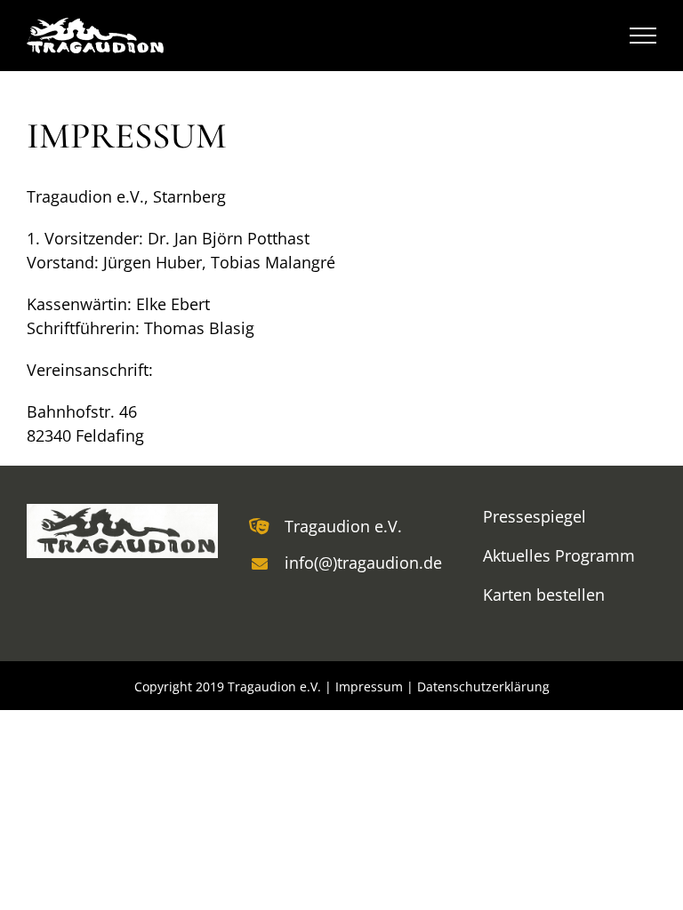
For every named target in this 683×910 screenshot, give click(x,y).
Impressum (369, 686)
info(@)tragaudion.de (361, 562)
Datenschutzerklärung (483, 686)
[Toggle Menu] (643, 36)
